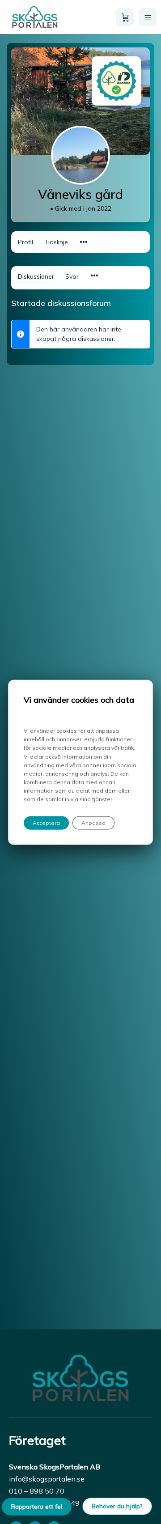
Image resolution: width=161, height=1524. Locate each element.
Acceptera (46, 822)
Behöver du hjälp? (117, 1506)
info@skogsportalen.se (47, 1478)
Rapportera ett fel (36, 1506)
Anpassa (93, 822)
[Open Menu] (148, 17)
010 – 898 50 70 (36, 1490)
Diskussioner (36, 276)
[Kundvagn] (125, 17)
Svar (72, 276)
